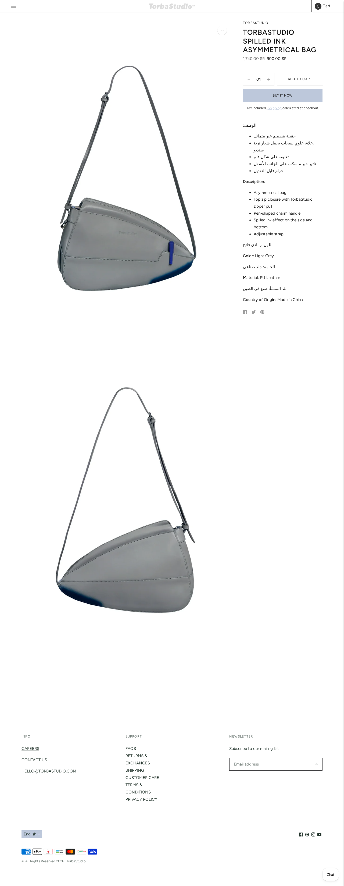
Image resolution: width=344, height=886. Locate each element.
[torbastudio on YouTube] (319, 835)
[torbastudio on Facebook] (301, 835)
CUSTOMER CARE (142, 777)
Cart (324, 6)
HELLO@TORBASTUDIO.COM (49, 771)
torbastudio (255, 23)
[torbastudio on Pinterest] (307, 835)
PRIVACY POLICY (141, 799)
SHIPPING (135, 770)
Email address (245, 758)
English (30, 834)
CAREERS (30, 748)
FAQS (131, 748)
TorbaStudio (76, 861)
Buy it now (283, 96)
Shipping (275, 108)
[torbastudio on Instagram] (313, 835)
